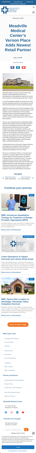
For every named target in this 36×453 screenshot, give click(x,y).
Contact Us (7, 363)
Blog (15, 57)
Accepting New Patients (11, 338)
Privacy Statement (22, 450)
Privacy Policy (8, 384)
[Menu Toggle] (33, 12)
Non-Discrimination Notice (12, 392)
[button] (33, 433)
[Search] (26, 430)
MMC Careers (8, 366)
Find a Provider (9, 342)
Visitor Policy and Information (13, 387)
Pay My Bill (7, 354)
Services (7, 346)
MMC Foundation (9, 370)
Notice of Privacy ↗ (10, 396)
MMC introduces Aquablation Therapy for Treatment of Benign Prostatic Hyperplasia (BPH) (16, 217)
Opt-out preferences (13, 450)
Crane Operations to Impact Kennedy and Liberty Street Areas (17, 258)
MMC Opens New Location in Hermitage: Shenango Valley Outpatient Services (15, 301)
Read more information (11, 230)
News (19, 57)
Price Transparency (10, 358)
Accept (18, 447)
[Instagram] (11, 412)
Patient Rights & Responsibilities (14, 380)
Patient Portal (8, 350)
